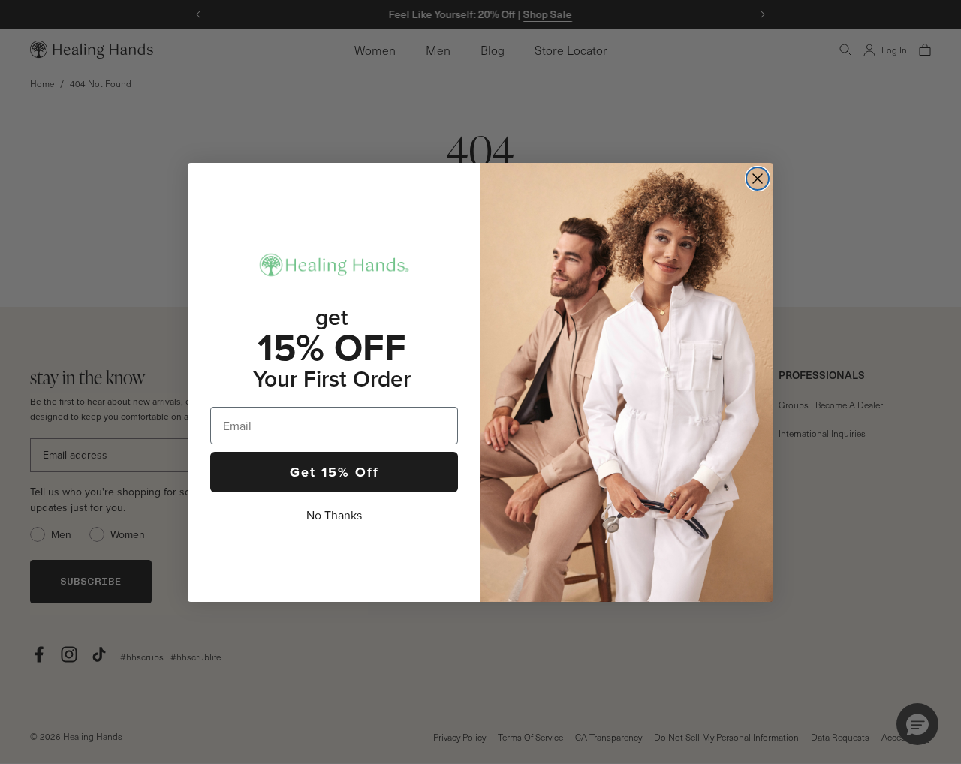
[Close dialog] (757, 178)
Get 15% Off (334, 472)
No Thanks (334, 515)
